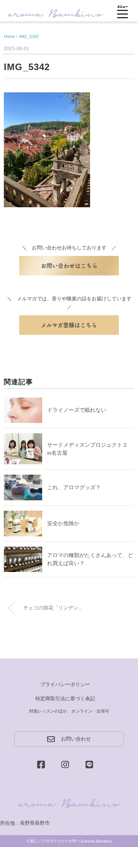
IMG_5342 (29, 36)
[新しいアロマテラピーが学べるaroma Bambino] (56, 12)
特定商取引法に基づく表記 (65, 698)
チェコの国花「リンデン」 (53, 608)
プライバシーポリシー (65, 684)
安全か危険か (63, 523)
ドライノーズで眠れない (76, 410)
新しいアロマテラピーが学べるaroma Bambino (71, 841)
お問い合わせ (76, 739)
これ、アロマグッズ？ (74, 487)
